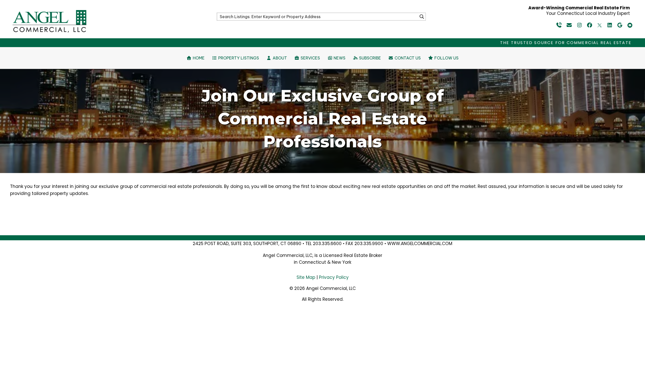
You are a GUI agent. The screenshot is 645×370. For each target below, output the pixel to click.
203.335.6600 (327, 244)
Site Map (306, 277)
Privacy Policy (334, 277)
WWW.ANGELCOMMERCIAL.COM (419, 244)
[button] (559, 25)
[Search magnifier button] (422, 16)
